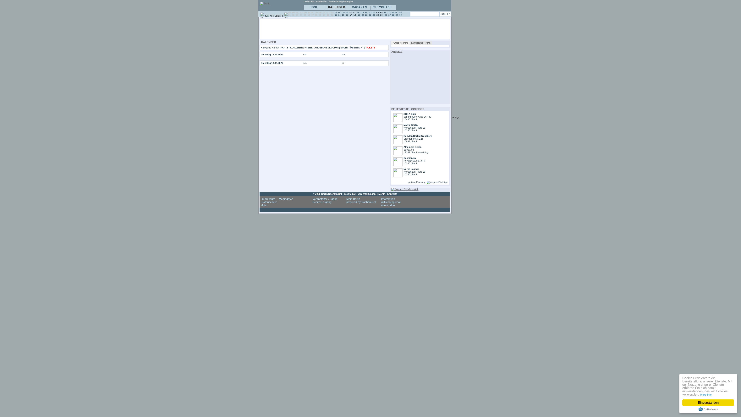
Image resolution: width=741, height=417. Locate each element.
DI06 (309, 14)
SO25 (381, 14)
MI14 (339, 14)
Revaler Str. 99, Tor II (414, 160)
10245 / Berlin (410, 130)
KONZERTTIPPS (421, 42)
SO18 (354, 14)
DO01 (289, 14)
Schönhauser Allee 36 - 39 (417, 116)
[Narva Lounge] (398, 175)
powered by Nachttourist (361, 201)
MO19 (358, 14)
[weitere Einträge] (437, 182)
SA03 (297, 14)
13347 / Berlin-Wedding (415, 152)
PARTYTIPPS (401, 42)
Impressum (268, 198)
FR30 (400, 14)
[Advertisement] (365, 28)
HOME (314, 7)
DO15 (343, 14)
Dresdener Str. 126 (413, 138)
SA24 (377, 14)
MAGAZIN (359, 7)
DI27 (389, 14)
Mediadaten (286, 198)
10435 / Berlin (410, 119)
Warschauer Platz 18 (414, 127)
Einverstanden (708, 402)
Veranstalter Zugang (325, 198)
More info (706, 394)
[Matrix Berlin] (398, 131)
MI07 (312, 14)
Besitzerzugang (322, 201)
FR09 (320, 14)
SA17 (350, 14)
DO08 (316, 14)
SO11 (328, 14)
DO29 (396, 14)
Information (388, 198)
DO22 (370, 14)
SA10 (324, 14)
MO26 (385, 14)
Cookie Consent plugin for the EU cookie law (708, 409)
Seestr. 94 (408, 149)
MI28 (393, 14)
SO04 (301, 14)
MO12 (332, 14)
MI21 (366, 14)
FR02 (293, 14)
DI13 (336, 14)
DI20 (363, 14)
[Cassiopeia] (398, 164)
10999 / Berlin (410, 141)
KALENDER (336, 7)
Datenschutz (269, 201)
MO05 (305, 14)
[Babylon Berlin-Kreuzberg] (398, 142)
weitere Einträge (416, 182)
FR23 (374, 14)
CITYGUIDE (382, 7)
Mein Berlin (353, 198)
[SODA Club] (398, 120)
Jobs (264, 205)
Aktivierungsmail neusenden (391, 203)
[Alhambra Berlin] (398, 153)
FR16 (347, 14)
